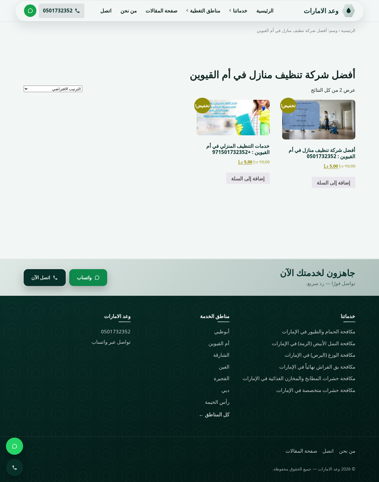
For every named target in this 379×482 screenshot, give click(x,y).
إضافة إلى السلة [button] (333, 182)
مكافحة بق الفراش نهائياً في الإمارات (317, 366)
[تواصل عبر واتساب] (30, 10)
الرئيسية (265, 10)
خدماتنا (240, 10)
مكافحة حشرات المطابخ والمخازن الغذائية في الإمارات (299, 378)
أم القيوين (218, 343)
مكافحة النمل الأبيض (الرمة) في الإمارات (313, 343)
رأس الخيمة (217, 402)
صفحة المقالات (161, 10)
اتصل (106, 10)
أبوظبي (221, 331)
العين (224, 366)
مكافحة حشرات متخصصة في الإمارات (315, 390)
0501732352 (116, 331)
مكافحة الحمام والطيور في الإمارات (318, 331)
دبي (225, 390)
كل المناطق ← (214, 414)
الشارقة (221, 354)
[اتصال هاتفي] (14, 467)
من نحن (129, 10)
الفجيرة (221, 378)
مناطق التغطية (205, 10)
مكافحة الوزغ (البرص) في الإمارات (320, 354)
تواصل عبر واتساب (111, 341)
